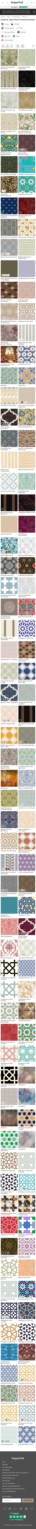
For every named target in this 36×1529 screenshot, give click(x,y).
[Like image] (15, 51)
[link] (20, 64)
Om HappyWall (7, 1467)
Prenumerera (27, 1500)
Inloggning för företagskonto (13, 1489)
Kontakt (5, 1464)
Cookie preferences (9, 1491)
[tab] (3, 46)
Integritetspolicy (8, 1478)
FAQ (3, 1462)
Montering (6, 1470)
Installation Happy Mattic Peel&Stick (15, 1472)
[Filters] (33, 46)
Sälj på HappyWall (8, 1483)
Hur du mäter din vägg (10, 1475)
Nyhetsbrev (7, 1496)
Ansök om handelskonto (11, 1486)
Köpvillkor (6, 1480)
